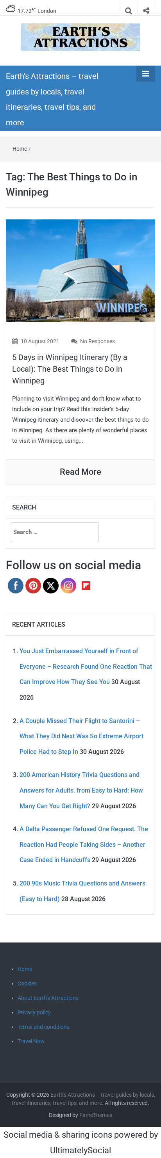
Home (20, 149)
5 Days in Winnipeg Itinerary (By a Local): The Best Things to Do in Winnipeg (69, 369)
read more (80, 472)
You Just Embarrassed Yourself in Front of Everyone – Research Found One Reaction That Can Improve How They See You (86, 666)
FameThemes (95, 1115)
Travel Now (31, 1041)
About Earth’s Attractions (48, 998)
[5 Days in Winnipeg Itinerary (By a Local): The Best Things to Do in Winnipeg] (80, 270)
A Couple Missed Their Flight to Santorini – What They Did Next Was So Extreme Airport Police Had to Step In (81, 736)
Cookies (27, 983)
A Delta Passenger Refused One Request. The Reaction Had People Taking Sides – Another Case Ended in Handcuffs (84, 844)
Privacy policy (34, 1012)
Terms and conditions (44, 1027)
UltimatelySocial (80, 1150)
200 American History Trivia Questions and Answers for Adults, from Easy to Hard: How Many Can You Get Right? (81, 790)
